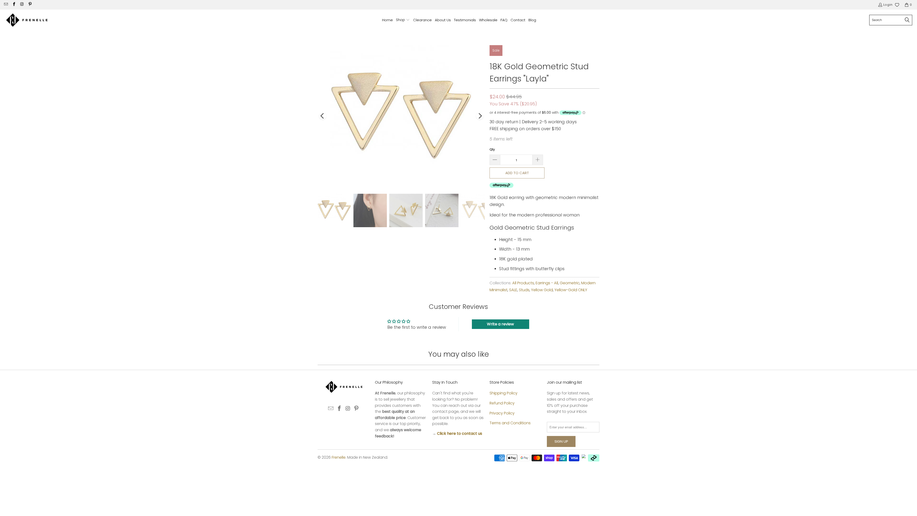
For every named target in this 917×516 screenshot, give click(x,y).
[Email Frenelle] (6, 4)
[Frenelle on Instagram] (22, 4)
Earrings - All (547, 283)
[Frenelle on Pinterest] (29, 4)
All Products (523, 283)
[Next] (480, 116)
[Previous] (322, 116)
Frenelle (339, 457)
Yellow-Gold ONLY (570, 290)
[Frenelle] (27, 20)
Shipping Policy (503, 393)
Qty (492, 149)
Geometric (570, 283)
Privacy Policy (502, 413)
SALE (513, 290)
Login (888, 4)
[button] (403, 20)
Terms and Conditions (510, 423)
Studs (524, 290)
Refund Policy (502, 403)
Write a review (500, 324)
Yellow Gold (542, 290)
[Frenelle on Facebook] (13, 4)
